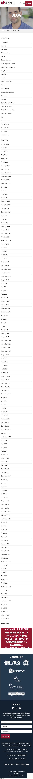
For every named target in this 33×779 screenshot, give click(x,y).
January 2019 (5, 422)
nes (2, 117)
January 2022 (5, 305)
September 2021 (6, 312)
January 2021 (5, 337)
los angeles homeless (7, 92)
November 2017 (5, 469)
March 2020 (4, 372)
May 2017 (4, 490)
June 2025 (4, 190)
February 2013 (5, 615)
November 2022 (6, 269)
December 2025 (6, 173)
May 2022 (4, 290)
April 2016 (4, 537)
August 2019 (4, 397)
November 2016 (5, 512)
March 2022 (4, 298)
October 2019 (5, 390)
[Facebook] (13, 708)
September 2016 (6, 519)
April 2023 (4, 255)
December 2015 (5, 551)
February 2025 (5, 201)
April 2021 (4, 326)
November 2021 (5, 308)
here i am (4, 74)
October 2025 (5, 180)
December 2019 (5, 383)
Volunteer (4, 131)
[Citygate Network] (16, 686)
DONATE (28, 3)
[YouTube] (20, 708)
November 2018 (5, 429)
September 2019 (6, 394)
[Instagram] (16, 708)
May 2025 (4, 194)
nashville (3, 99)
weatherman (4, 135)
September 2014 (6, 586)
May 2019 (4, 408)
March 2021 (4, 330)
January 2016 (5, 547)
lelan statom (5, 88)
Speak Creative (20, 776)
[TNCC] (16, 694)
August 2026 (5, 144)
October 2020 (5, 347)
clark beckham (5, 53)
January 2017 (5, 504)
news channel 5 (6, 121)
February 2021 (5, 333)
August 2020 (5, 355)
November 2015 (5, 554)
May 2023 (4, 251)
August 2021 (4, 315)
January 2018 (5, 462)
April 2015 (4, 579)
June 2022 (4, 287)
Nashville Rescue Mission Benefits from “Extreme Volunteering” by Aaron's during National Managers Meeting (16, 639)
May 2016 (4, 533)
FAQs (17, 764)
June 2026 (4, 151)
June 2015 (4, 572)
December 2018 (5, 426)
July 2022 (4, 283)
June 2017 (4, 487)
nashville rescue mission (8, 110)
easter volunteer (6, 60)
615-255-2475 (22, 755)
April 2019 (4, 412)
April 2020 (4, 369)
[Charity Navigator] (16, 678)
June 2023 (4, 248)
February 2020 (5, 376)
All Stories (6, 623)
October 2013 (5, 597)
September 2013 (6, 601)
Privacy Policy (25, 764)
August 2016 (4, 522)
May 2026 (4, 155)
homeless (4, 78)
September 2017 (6, 476)
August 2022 (5, 280)
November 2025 (6, 176)
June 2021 (4, 319)
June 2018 (4, 444)
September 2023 (6, 240)
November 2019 (5, 387)
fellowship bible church (8, 63)
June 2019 (4, 405)
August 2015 (4, 565)
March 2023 (4, 258)
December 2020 (6, 340)
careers (3, 46)
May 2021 (4, 322)
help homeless (5, 71)
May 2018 (4, 447)
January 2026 (5, 169)
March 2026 (4, 162)
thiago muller (5, 128)
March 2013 (4, 611)
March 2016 (4, 540)
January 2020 (5, 380)
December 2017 (5, 465)
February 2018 (5, 458)
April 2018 (4, 451)
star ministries (5, 124)
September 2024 (6, 212)
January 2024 (5, 230)
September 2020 (6, 351)
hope (2, 85)
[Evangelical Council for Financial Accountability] (26, 663)
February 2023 (5, 262)
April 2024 (4, 223)
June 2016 (4, 529)
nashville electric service (8, 103)
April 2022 (4, 294)
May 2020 (4, 365)
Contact (6, 764)
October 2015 (5, 558)
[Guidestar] (16, 670)
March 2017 (4, 497)
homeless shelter (6, 81)
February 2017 (5, 501)
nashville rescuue (6, 113)
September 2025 (6, 183)
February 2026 (5, 166)
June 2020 (4, 362)
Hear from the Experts (7, 67)
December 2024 (6, 205)
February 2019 (5, 419)
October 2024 (5, 208)
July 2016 (4, 526)
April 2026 (4, 158)
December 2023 (6, 233)
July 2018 (4, 440)
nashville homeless (6, 106)
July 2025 (4, 187)
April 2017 (4, 494)
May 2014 (4, 594)
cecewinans (4, 49)
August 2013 (4, 604)
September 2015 (6, 561)
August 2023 (5, 244)
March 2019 (4, 415)
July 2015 (4, 569)
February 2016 (5, 544)
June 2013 (4, 608)
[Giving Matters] (12, 663)
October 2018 (5, 433)
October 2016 (5, 515)
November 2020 (6, 344)
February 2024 (5, 226)
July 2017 (4, 483)
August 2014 (4, 590)
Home (2, 31)
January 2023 (5, 265)
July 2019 (4, 401)
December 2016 (5, 508)
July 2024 (4, 215)
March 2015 (4, 583)
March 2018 (4, 454)
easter (3, 56)
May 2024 (4, 219)
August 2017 (4, 479)
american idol (5, 42)
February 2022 (5, 301)
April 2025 (4, 198)
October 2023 (5, 237)
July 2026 (4, 148)
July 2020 (4, 358)
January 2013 (5, 619)
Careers (12, 764)
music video (4, 96)
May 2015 (4, 576)
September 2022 (6, 276)
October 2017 (5, 472)
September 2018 (6, 437)
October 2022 (5, 273)
